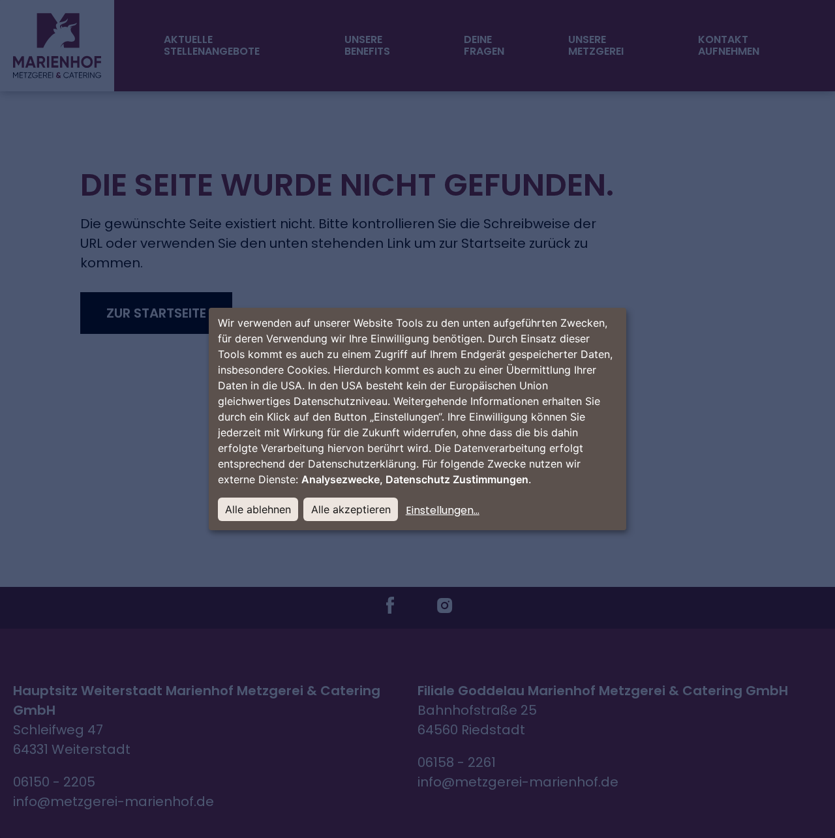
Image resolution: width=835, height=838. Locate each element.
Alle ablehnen (258, 509)
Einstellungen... (442, 510)
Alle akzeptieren (351, 509)
